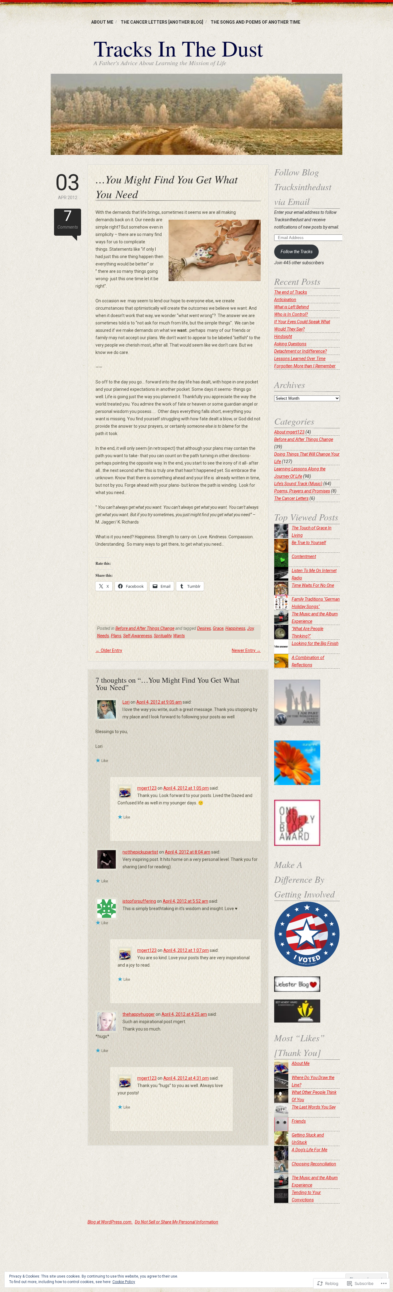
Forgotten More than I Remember (305, 365)
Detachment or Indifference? (300, 351)
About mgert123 (289, 432)
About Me (102, 22)
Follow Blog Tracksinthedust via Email (302, 186)
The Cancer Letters (291, 498)
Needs (103, 635)
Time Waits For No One (313, 585)
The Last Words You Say (314, 1107)
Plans (116, 635)
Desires (204, 628)
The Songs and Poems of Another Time (255, 22)
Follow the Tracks (297, 251)
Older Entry (108, 650)
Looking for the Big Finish (315, 643)
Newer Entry (246, 650)
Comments (67, 219)
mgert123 (147, 788)
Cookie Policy (123, 1282)
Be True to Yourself (309, 542)
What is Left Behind (291, 306)
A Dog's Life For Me (309, 1149)
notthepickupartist (140, 852)
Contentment (304, 556)
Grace (218, 628)
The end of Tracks (290, 292)
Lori (126, 702)
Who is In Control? (291, 314)
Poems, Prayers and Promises (302, 491)
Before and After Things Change (144, 628)
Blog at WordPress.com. (110, 1221)
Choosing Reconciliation (314, 1163)
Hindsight (283, 336)
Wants (179, 635)
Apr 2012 (67, 186)
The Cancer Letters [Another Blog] (162, 22)
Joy (250, 628)
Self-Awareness (137, 635)
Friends (299, 1121)
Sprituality (162, 635)
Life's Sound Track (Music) (298, 483)
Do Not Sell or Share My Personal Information (176, 1221)
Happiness (235, 628)
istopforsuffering (139, 901)
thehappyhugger (139, 1014)
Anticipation (285, 299)
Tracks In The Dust (178, 48)
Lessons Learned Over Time (299, 358)
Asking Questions (290, 343)
